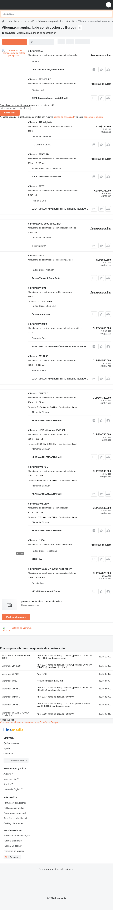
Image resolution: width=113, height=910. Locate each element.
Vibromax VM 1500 (38, 503)
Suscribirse (9, 113)
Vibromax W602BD (38, 154)
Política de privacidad (14, 808)
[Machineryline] (3, 21)
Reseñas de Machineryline (16, 818)
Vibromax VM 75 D (38, 393)
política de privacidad (64, 117)
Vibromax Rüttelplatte (40, 122)
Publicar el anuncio (16, 617)
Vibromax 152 (35, 51)
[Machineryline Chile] (20, 5)
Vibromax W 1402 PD (39, 79)
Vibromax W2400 (37, 324)
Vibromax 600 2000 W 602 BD (44, 223)
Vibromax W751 (36, 186)
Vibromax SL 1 (36, 255)
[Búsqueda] (109, 14)
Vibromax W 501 (37, 288)
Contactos (8, 753)
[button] (108, 5)
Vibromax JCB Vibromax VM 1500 (46, 430)
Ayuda (7, 748)
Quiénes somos (11, 743)
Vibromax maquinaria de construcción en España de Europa (29, 722)
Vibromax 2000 (36, 540)
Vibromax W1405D (38, 356)
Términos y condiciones (15, 803)
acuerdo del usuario (93, 117)
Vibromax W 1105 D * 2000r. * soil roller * (50, 569)
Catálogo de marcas (13, 823)
